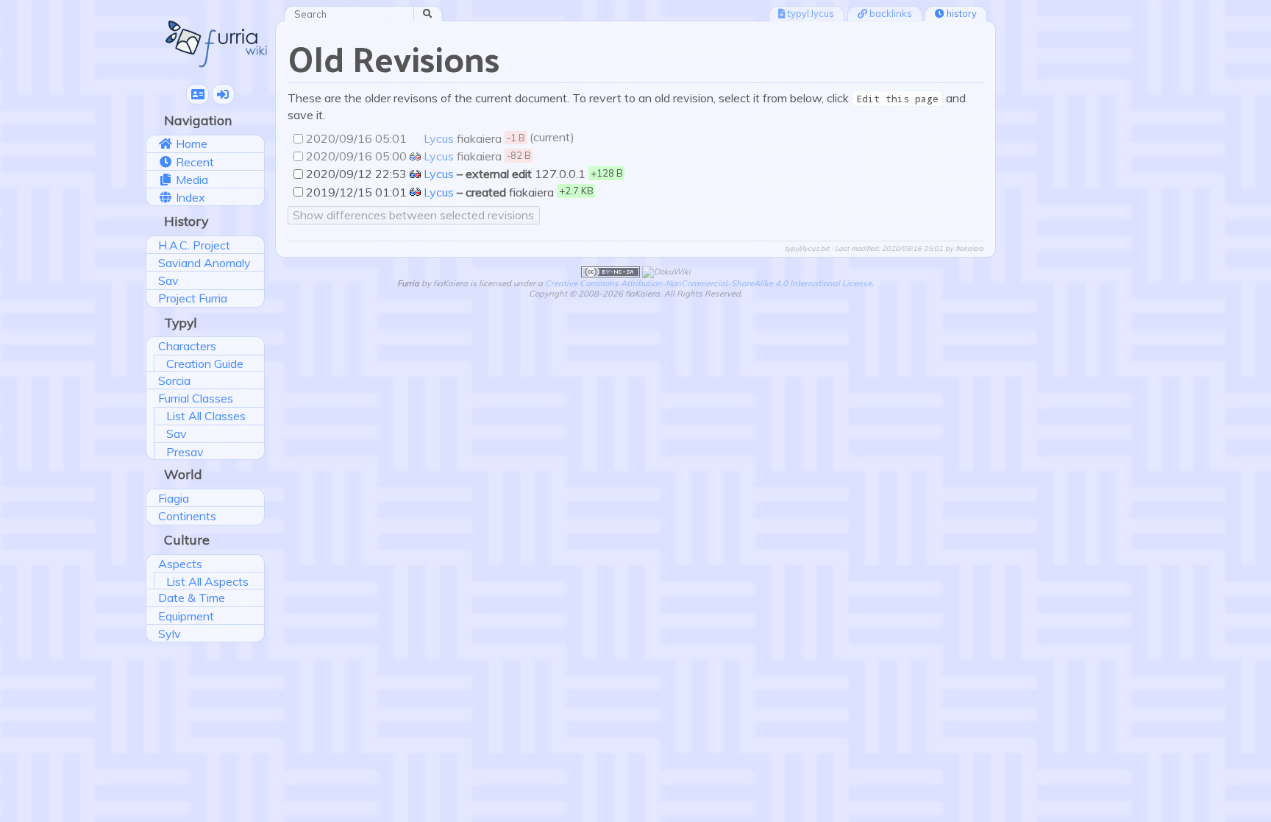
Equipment (186, 616)
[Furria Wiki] (216, 42)
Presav (185, 451)
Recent (193, 162)
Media (190, 179)
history (960, 13)
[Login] (223, 94)
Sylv (169, 633)
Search (437, 13)
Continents (187, 516)
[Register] (198, 94)
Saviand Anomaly (204, 262)
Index (189, 197)
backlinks (889, 13)
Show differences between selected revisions (413, 215)
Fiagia (173, 498)
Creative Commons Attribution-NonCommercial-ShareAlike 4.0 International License (708, 283)
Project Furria (192, 298)
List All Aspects (207, 581)
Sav (168, 280)
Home (190, 143)
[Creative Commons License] (610, 271)
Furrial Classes (195, 398)
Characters (187, 346)
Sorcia (174, 380)
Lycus (437, 138)
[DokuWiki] (666, 271)
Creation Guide (204, 363)
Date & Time (191, 597)
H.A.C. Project (194, 245)
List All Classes (206, 415)
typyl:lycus (810, 13)
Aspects (180, 563)
